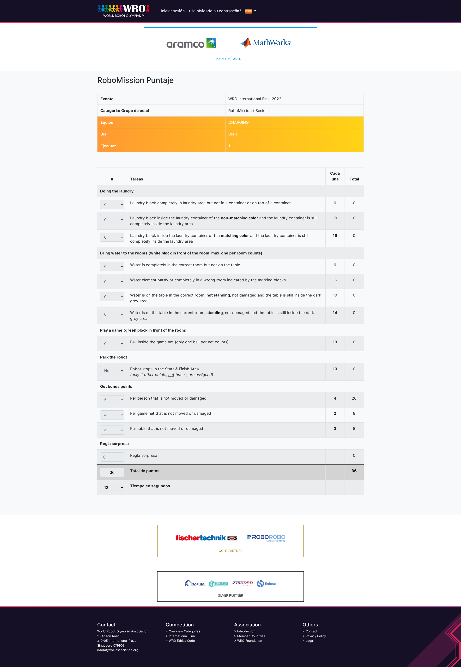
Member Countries (251, 636)
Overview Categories (184, 631)
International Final (182, 636)
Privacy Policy (316, 636)
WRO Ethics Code (182, 640)
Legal (310, 640)
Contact (311, 631)
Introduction (246, 631)
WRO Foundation (249, 640)
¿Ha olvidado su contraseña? (214, 10)
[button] (250, 11)
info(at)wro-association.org (117, 650)
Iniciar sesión (173, 10)
